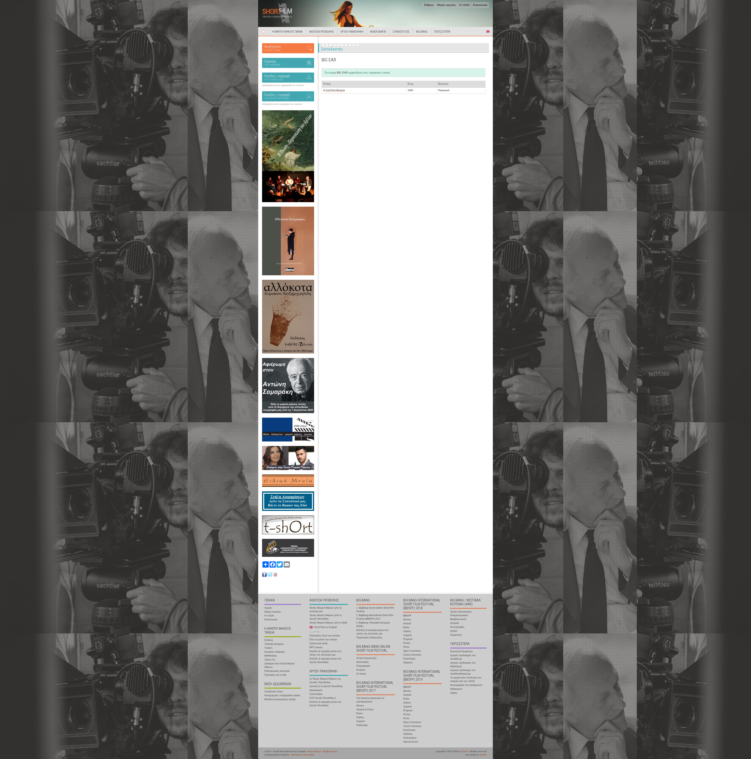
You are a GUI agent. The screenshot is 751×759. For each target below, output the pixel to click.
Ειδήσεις (429, 5)
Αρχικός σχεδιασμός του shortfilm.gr (463, 657)
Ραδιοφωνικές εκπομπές (277, 671)
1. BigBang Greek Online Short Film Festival (375, 609)
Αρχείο (453, 631)
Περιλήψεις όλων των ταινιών (324, 635)
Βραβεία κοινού (458, 619)
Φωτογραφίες (457, 627)
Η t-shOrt (464, 5)
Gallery (360, 717)
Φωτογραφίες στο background (466, 685)
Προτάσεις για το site (275, 675)
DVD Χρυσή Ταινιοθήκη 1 (322, 698)
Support (360, 721)
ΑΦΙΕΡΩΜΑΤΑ (378, 31)
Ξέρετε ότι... (270, 659)
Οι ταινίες (361, 673)
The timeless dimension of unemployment (370, 700)
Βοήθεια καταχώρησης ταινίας (280, 699)
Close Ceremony (412, 654)
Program (407, 639)
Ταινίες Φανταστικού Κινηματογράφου (461, 613)
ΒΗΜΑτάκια (270, 655)
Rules (359, 713)
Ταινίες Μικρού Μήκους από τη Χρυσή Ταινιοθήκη (325, 617)
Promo (406, 643)
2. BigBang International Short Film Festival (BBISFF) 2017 (374, 617)
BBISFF (407, 615)
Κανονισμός (362, 662)
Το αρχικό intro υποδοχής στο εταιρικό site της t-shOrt (465, 679)
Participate (362, 725)
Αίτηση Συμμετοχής (366, 658)
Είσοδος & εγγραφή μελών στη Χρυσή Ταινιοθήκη (325, 660)
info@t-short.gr (330, 751)
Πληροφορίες (363, 666)
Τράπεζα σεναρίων (274, 644)
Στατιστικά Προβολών (461, 651)
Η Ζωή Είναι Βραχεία (334, 90)
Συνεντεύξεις (315, 694)
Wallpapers (456, 689)
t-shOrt (464, 751)
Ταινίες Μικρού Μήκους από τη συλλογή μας (325, 609)
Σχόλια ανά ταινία (318, 643)
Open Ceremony (412, 651)
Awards (407, 623)
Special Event (410, 741)
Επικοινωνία (480, 5)
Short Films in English (488, 31)
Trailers (268, 648)
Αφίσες (453, 693)
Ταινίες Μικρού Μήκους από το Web (328, 622)
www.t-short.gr (314, 751)
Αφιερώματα (315, 690)
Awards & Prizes (365, 709)
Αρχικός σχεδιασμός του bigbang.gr (463, 664)
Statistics (408, 662)
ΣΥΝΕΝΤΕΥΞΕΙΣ (401, 31)
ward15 (483, 755)
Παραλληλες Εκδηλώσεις (369, 637)
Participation (410, 738)
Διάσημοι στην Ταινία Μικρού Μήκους (279, 665)
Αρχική (263, 31)
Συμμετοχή (456, 634)
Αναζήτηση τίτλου (273, 691)
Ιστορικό (360, 669)
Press (406, 647)
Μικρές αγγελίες (446, 5)
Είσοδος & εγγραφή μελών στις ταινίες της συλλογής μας (325, 653)
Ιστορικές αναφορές (274, 651)
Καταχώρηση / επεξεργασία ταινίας (282, 695)
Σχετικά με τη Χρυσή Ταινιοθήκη (326, 686)
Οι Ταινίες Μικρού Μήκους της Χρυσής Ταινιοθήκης (325, 680)
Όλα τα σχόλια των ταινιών (323, 639)
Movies (360, 705)
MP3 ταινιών (315, 647)
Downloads (409, 658)
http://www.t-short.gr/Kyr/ (302, 755)
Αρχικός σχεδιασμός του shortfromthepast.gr (463, 672)
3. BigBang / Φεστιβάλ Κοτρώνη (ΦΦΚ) (373, 624)
